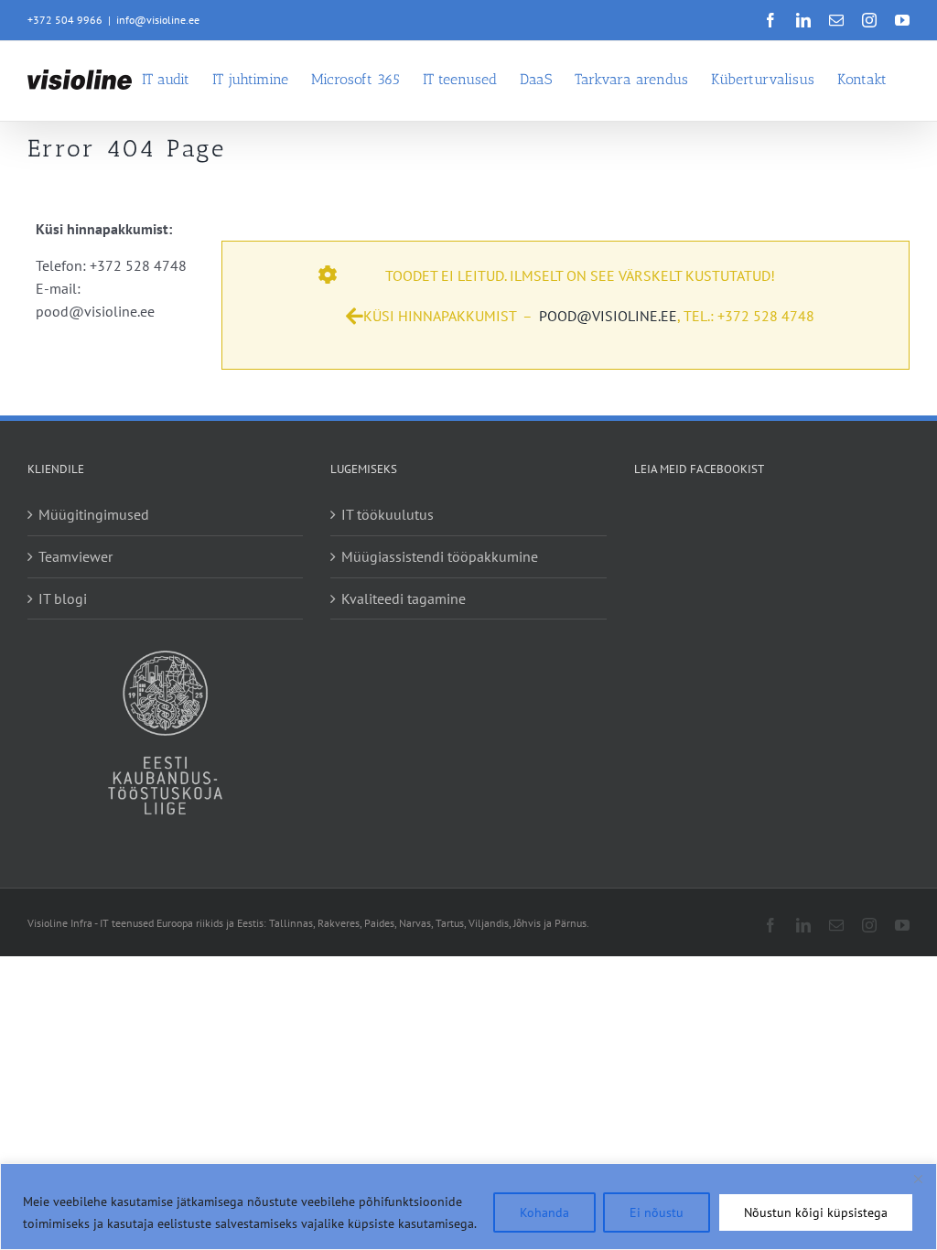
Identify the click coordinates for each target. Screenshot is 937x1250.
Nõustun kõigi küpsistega (816, 1212)
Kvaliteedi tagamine (403, 598)
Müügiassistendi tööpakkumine (439, 556)
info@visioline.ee (157, 20)
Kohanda (544, 1212)
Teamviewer (75, 556)
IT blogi (62, 598)
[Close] (918, 1179)
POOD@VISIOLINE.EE (608, 316)
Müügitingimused (93, 514)
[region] (468, 1206)
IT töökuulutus (387, 514)
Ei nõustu (657, 1212)
